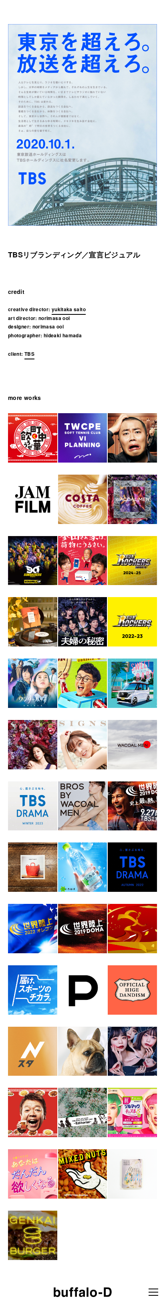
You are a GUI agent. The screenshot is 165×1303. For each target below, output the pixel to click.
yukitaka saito (69, 309)
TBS (29, 353)
